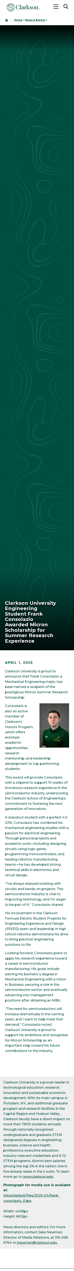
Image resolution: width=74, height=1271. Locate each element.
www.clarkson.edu (38, 1177)
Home (18, 20)
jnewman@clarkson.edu (37, 1243)
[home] (6, 20)
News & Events (35, 20)
